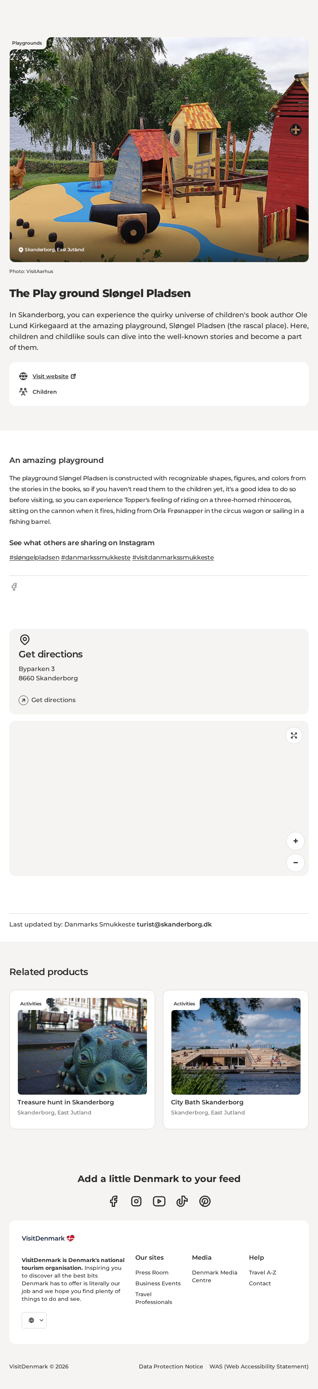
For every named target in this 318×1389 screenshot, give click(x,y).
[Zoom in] (295, 841)
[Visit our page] (136, 1201)
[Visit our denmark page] (113, 1201)
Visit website (51, 376)
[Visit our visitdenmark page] (159, 1201)
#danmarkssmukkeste (96, 557)
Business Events (158, 1283)
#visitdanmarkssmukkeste (173, 557)
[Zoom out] (295, 863)
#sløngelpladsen (34, 557)
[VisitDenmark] (48, 1238)
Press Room (152, 1272)
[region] (159, 798)
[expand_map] (293, 735)
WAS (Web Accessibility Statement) (259, 1366)
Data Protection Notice (171, 1366)
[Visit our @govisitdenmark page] (182, 1201)
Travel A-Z (262, 1272)
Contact (260, 1283)
